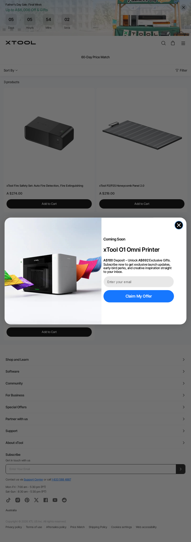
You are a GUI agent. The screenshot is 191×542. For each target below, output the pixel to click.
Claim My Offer (139, 296)
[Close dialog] (179, 225)
